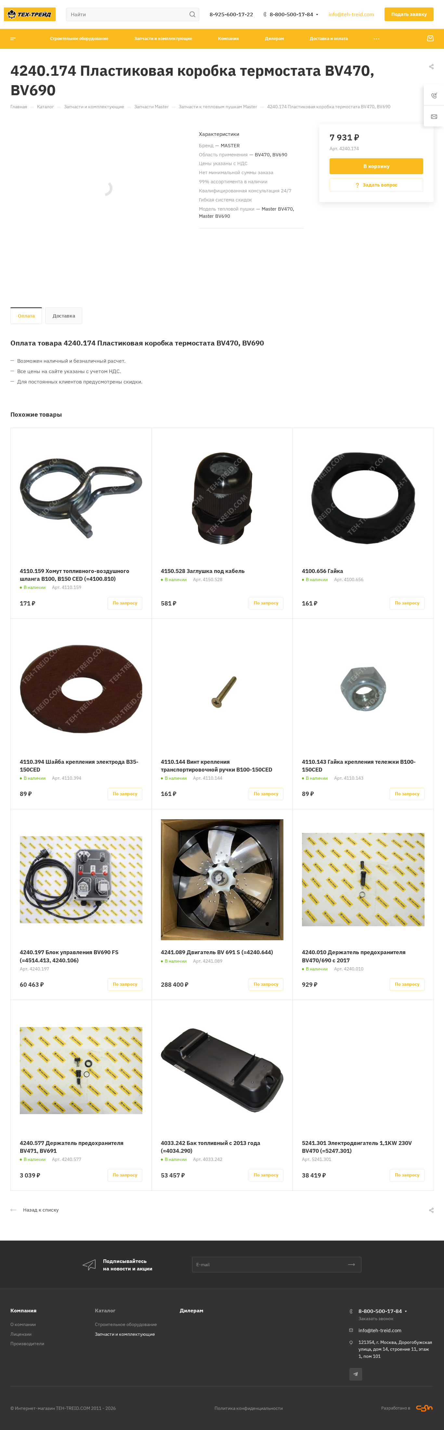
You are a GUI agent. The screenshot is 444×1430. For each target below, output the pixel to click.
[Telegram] (355, 1374)
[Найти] (194, 14)
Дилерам (191, 1310)
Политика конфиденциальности (249, 1408)
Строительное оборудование (126, 1324)
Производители (27, 1343)
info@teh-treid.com (351, 14)
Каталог (105, 1310)
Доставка (64, 316)
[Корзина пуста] (430, 38)
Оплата (26, 316)
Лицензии (21, 1334)
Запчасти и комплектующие (125, 1334)
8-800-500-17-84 (291, 14)
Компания (23, 1310)
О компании (23, 1324)
